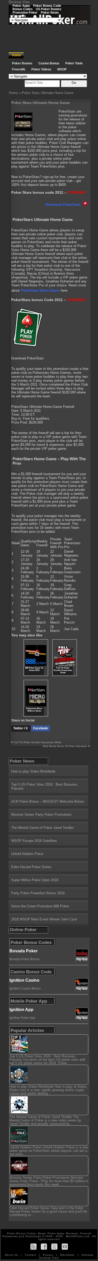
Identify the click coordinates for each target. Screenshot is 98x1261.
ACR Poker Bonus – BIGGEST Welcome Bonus (47, 801)
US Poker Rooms (48, 9)
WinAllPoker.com (78, 1236)
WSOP (62, 69)
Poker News (50, 12)
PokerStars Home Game (40, 290)
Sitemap (87, 1254)
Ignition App (21, 1009)
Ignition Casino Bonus (25, 988)
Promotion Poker (25, 12)
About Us (12, 1254)
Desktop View (19, 2)
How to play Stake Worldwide (33, 771)
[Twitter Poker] (54, 1246)
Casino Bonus (48, 63)
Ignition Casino (24, 980)
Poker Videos (41, 69)
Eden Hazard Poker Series (31, 867)
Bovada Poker (23, 951)
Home (16, 55)
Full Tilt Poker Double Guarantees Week (37, 742)
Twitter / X (20, 728)
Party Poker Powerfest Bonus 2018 (38, 893)
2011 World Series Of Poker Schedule (65, 746)
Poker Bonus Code (47, 5)
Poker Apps (21, 5)
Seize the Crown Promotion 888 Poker (40, 906)
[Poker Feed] (33, 1246)
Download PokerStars (63, 205)
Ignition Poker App (22, 1017)
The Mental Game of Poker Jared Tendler (42, 828)
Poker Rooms (22, 63)
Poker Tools (74, 63)
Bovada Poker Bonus (24, 959)
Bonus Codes (23, 9)
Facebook (40, 728)
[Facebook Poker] (44, 1246)
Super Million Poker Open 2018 (34, 880)
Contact (31, 1254)
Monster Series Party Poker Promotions (41, 814)
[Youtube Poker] (65, 1246)
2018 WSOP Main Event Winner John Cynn (44, 919)
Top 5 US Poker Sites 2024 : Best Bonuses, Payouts (44, 786)
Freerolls (19, 16)
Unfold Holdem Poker (27, 854)
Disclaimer (68, 1254)
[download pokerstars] (27, 346)
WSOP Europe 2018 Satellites (34, 841)
